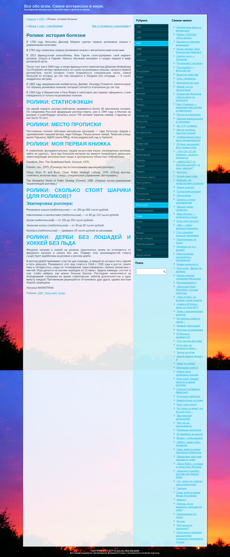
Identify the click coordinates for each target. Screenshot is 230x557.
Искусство (142, 121)
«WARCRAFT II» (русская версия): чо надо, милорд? (188, 164)
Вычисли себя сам (187, 74)
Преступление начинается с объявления (185, 257)
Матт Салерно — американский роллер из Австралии (189, 107)
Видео (139, 76)
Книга (139, 138)
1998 (138, 49)
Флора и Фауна (144, 238)
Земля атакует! (185, 187)
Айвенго (181, 499)
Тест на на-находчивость (184, 424)
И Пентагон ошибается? (183, 335)
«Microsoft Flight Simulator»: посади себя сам (187, 289)
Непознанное (143, 154)
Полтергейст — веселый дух (185, 69)
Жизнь (139, 99)
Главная (31, 19)
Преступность (143, 182)
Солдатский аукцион (189, 191)
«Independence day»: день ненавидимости (188, 139)
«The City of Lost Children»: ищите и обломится (187, 154)
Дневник (140, 93)
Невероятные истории (190, 400)
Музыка (140, 149)
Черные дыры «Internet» (184, 208)
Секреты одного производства (186, 201)
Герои (139, 82)
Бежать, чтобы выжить (190, 438)
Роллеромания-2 (187, 282)
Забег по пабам (186, 363)
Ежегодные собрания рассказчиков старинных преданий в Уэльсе (189, 537)
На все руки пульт (187, 176)
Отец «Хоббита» (186, 78)
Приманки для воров (189, 429)
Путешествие (143, 199)
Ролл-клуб (51, 293)
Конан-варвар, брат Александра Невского (188, 50)
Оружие (140, 166)
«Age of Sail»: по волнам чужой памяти (189, 298)
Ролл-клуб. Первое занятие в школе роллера (187, 381)
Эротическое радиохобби (184, 417)
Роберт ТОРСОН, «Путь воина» (186, 36)
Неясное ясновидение (190, 329)
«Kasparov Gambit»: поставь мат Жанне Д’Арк (188, 474)
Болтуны (182, 172)
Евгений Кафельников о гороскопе (189, 120)
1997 (42, 19)
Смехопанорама (145, 210)
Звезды (140, 104)
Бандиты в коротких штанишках (188, 43)
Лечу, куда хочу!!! (187, 404)
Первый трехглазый (188, 325)
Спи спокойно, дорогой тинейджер (187, 234)
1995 (138, 32)
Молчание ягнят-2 (187, 367)
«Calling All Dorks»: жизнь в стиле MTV (187, 306)
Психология (142, 193)
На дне (181, 521)
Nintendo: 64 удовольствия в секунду (190, 182)
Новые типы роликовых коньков (187, 373)
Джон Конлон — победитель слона (186, 215)
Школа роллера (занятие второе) (186, 131)
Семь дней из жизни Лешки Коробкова (188, 494)
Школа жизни (143, 255)
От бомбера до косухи (190, 434)
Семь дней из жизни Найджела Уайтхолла (188, 451)
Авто (138, 65)
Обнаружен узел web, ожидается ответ (189, 458)
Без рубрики (143, 71)
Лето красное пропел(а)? (184, 527)
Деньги (140, 88)
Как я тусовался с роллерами (110, 25)
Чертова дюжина (145, 244)
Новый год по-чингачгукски (184, 88)
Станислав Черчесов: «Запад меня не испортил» (189, 97)
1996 (138, 37)
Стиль (139, 221)
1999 (138, 54)
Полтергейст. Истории (189, 63)
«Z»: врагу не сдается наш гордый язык (189, 483)
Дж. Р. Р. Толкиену (187, 125)
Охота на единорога (189, 114)
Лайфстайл (142, 143)
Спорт (61, 293)
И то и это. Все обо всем (126, 550)
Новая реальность (187, 264)
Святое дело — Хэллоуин (185, 58)
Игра (138, 110)
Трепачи (182, 488)
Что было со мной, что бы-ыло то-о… (189, 410)
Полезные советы (145, 177)
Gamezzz (141, 60)
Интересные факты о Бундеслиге (189, 29)
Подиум (140, 171)
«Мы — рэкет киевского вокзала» (187, 227)
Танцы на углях (186, 352)
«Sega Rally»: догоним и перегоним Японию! (189, 465)
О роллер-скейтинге (188, 396)
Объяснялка (184, 195)
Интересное (142, 115)
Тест (138, 227)
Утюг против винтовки (189, 341)
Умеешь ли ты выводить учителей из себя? (189, 506)
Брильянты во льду (188, 82)
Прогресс (141, 188)
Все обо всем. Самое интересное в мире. (64, 6)
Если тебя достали (188, 221)
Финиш (140, 232)
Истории (140, 127)
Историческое (143, 132)
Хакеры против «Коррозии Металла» (188, 277)
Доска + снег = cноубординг (46, 25)
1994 (138, 26)
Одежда (140, 160)
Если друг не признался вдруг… (187, 347)
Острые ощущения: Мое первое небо (188, 146)
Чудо (139, 249)
